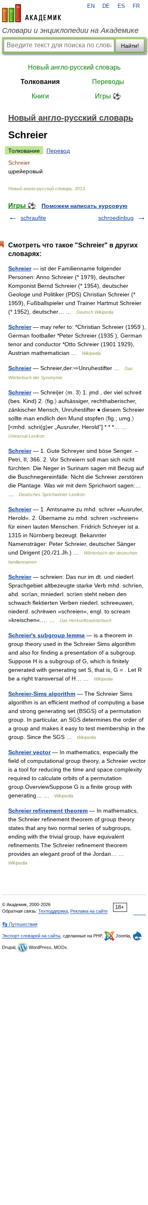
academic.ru (31, 13)
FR (136, 6)
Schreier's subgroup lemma (46, 635)
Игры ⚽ (108, 96)
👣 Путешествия (19, 924)
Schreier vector (29, 752)
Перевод (58, 150)
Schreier (19, 268)
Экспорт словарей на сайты (31, 935)
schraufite (33, 217)
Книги (40, 96)
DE (106, 6)
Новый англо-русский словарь (74, 67)
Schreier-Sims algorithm (41, 693)
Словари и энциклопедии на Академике (70, 30)
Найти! (130, 45)
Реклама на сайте (89, 911)
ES (121, 6)
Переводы (108, 81)
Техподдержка (53, 911)
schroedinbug (116, 217)
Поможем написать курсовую (84, 206)
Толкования (40, 81)
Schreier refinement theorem (48, 810)
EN (91, 6)
